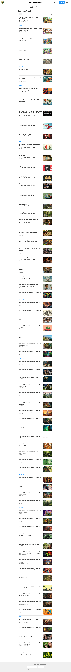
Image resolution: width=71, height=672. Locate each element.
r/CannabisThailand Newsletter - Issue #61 (29, 500)
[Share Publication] (57, 2)
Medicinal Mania (22, 468)
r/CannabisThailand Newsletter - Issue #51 (29, 586)
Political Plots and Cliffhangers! (24, 545)
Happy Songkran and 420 (25, 39)
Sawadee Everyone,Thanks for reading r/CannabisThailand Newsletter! (30, 562)
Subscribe (62, 2)
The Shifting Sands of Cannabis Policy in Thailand (29, 220)
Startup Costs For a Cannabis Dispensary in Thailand (30, 268)
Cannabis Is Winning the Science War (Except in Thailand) (30, 77)
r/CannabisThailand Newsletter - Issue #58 (30, 526)
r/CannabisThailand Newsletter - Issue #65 (30, 467)
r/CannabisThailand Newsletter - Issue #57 (29, 534)
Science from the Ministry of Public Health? (27, 286)
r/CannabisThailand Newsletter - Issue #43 (30, 653)
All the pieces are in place (23, 512)
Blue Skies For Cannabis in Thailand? (28, 49)
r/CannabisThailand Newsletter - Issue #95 (27, 213)
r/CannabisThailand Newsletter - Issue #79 (29, 351)
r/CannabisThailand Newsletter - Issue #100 (27, 167)
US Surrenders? (22, 502)
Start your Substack (32, 666)
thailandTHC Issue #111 (23, 50)
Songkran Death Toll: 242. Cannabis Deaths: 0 (30, 28)
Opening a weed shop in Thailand (25, 278)
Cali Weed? (21, 337)
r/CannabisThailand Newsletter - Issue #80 (30, 343)
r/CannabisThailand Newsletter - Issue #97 (27, 195)
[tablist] (24, 14)
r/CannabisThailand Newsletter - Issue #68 (30, 444)
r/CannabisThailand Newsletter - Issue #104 (27, 125)
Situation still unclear (23, 628)
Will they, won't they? (23, 577)
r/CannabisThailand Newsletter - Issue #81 (29, 336)
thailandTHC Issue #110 (23, 60)
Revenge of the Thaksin (25, 134)
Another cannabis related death (25, 654)
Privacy (35, 664)
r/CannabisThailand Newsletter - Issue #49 (30, 601)
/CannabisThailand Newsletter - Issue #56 (29, 544)
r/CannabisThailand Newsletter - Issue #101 (27, 157)
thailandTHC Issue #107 (23, 91)
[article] (35, 20)
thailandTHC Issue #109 (23, 71)
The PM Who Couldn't (24, 184)
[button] (31, 6)
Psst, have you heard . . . (23, 587)
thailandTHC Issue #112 (23, 40)
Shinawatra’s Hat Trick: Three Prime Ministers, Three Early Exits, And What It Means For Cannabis (30, 113)
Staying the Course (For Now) (26, 166)
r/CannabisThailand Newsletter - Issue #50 (30, 594)
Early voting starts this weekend (25, 644)
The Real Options (23, 204)
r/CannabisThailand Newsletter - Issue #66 (30, 459)
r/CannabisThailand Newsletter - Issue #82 (30, 325)
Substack (30, 669)
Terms (38, 664)
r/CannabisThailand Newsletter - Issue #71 (29, 418)
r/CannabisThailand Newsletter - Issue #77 (29, 369)
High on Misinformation (23, 478)
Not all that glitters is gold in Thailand (26, 610)
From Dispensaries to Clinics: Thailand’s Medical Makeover (29, 18)
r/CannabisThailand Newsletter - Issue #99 (27, 177)
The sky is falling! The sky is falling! (25, 412)
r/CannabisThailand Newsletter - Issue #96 (27, 205)
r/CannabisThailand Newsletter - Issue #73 (29, 402)
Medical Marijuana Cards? (24, 345)
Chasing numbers (22, 370)
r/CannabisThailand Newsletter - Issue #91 (27, 251)
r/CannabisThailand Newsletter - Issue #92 (27, 242)
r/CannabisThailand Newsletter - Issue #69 (30, 436)
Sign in (67, 2)
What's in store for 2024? (23, 363)
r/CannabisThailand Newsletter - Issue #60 (30, 510)
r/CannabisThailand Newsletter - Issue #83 (30, 318)
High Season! (21, 427)
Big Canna (21, 437)
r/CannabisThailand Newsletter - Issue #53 (30, 568)
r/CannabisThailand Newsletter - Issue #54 (30, 559)
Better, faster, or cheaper (23, 378)
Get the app (41, 666)
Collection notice (43, 664)
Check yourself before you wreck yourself (26, 569)
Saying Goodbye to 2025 (25, 69)
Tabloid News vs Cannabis (25, 257)
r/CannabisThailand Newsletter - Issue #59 (30, 518)
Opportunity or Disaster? (23, 293)
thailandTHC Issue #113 (23, 30)
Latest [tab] (20, 14)
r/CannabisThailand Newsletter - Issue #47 (29, 619)
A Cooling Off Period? (24, 212)
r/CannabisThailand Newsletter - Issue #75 (29, 384)
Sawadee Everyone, (22, 494)
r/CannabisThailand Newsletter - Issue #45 (30, 635)
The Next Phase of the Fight (26, 194)
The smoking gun (22, 404)
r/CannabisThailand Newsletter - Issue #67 (29, 451)
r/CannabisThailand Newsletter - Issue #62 (30, 492)
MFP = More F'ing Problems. (24, 621)
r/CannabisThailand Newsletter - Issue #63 (30, 485)
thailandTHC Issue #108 (23, 80)
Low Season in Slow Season (24, 595)
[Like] (19, 43)
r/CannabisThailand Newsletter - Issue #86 (30, 292)
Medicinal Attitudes (22, 453)
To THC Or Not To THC (23, 353)
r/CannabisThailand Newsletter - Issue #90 (27, 259)
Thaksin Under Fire (23, 176)
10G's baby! (21, 394)
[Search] (55, 2)
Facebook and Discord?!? (23, 386)
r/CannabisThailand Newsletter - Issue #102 (27, 147)
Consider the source (22, 445)
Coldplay (20, 319)
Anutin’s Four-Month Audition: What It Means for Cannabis (30, 100)
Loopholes (21, 304)
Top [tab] (23, 14)
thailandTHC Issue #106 (23, 102)
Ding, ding (21, 327)
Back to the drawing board (24, 311)
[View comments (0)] (27, 23)
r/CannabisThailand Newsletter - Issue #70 (29, 426)
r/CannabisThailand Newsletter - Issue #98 (27, 185)
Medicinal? (21, 486)
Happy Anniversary (22, 603)
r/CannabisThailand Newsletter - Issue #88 (30, 277)
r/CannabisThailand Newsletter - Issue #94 (27, 222)
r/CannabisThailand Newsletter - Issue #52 (29, 576)
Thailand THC (23, 21)
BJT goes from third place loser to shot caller (27, 527)
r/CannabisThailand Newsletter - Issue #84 (30, 310)
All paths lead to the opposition (25, 535)
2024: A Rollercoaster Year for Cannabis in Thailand (29, 145)
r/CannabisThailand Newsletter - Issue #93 (27, 234)
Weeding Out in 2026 (24, 59)
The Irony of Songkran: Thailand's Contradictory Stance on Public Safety (28, 240)
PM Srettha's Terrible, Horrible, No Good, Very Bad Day (30, 249)
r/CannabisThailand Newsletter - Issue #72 (29, 410)
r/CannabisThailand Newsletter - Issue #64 (30, 477)
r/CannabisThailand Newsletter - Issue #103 (27, 135)
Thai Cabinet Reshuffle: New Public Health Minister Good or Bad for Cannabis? (29, 231)
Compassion (21, 460)
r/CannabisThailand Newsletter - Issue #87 (29, 284)
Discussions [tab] (27, 14)
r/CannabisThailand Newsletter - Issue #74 (29, 392)
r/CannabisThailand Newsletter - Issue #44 (30, 642)
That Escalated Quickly (24, 124)
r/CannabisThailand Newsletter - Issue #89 (27, 271)
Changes (20, 419)
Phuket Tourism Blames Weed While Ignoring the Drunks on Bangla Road (30, 89)
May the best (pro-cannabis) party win (26, 636)
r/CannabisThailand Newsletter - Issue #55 (29, 551)
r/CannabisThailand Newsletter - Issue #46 (30, 627)
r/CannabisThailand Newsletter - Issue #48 (30, 609)
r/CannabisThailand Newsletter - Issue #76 (29, 377)
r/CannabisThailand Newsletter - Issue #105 (27, 115)
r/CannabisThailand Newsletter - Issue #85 (30, 302)
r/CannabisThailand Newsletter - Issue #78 (29, 361)
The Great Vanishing (24, 155)
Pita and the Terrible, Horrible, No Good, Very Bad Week (29, 553)
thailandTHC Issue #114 (23, 20)
